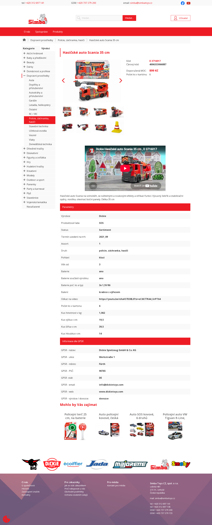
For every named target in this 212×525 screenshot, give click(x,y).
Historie (25, 488)
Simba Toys (38, 18)
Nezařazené (33, 206)
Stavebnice (32, 197)
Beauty (30, 62)
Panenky (31, 184)
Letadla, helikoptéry (39, 105)
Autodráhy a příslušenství (36, 94)
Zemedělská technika (40, 144)
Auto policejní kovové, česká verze (108, 417)
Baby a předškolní (36, 57)
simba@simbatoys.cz (141, 2)
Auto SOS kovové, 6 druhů (142, 416)
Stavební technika (38, 126)
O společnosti (28, 485)
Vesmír (32, 135)
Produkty (58, 31)
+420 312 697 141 (34, 2)
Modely (31, 175)
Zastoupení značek (31, 491)
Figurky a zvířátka (36, 157)
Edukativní (32, 153)
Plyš (29, 193)
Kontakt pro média (116, 485)
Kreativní (31, 171)
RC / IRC (33, 114)
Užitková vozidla (38, 130)
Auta (31, 80)
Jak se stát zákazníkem (75, 485)
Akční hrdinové (35, 53)
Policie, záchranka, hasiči (71, 40)
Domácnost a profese (38, 71)
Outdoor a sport (35, 179)
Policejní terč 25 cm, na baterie (75, 416)
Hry (29, 162)
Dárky (30, 66)
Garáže (33, 100)
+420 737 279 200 (86, 2)
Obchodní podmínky (74, 491)
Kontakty (26, 494)
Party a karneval (35, 188)
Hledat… (129, 18)
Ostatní (33, 109)
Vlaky (32, 139)
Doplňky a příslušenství (36, 86)
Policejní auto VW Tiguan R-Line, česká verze (175, 417)
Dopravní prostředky (41, 40)
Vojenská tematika (37, 202)
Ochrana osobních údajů (76, 494)
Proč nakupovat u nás (74, 488)
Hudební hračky (35, 166)
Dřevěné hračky (35, 148)
